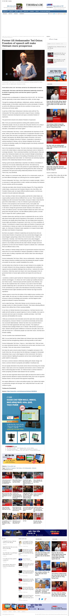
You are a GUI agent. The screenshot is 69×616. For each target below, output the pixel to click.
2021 (6, 36)
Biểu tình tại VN (11, 6)
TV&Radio (32, 11)
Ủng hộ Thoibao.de (26, 558)
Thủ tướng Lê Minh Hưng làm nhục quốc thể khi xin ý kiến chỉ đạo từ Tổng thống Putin (56, 125)
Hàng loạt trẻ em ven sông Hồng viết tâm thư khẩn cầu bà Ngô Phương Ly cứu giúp (26, 581)
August (8, 36)
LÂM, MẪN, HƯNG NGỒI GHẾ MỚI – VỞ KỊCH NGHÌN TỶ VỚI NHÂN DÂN (42, 591)
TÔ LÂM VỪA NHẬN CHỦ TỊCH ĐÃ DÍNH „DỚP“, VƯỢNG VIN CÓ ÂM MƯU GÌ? (42, 555)
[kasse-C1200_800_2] (23, 452)
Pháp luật (26, 11)
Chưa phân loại (15, 36)
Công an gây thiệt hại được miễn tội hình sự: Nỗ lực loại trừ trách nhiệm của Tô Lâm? (26, 597)
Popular (53, 43)
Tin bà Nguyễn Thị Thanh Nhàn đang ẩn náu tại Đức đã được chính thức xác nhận (26, 543)
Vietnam (34, 468)
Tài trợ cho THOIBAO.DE (45, 11)
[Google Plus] (46, 599)
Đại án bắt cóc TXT (58, 6)
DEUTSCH (10, 13)
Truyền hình (39, 539)
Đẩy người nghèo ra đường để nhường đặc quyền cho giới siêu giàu (28, 565)
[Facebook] (40, 599)
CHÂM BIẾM (49, 84)
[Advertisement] (34, 25)
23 (11, 36)
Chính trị (11, 11)
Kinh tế (16, 11)
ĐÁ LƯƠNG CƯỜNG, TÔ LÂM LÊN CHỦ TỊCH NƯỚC (42, 574)
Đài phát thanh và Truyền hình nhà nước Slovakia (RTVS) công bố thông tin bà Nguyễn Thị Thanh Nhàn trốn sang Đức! (26, 552)
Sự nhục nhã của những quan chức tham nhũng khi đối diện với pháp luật (56, 147)
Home (3, 36)
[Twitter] (43, 599)
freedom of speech (11, 468)
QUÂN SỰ (23, 611)
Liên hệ (37, 11)
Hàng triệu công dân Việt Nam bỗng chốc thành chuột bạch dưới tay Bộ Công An (56, 168)
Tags (62, 43)
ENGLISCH (5, 13)
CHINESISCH (21, 13)
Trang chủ (5, 11)
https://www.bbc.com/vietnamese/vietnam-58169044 (22, 391)
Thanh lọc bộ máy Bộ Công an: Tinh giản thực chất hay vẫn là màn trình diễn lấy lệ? (26, 572)
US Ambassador (26, 468)
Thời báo (6, 614)
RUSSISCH (16, 13)
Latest (49, 43)
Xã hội (21, 11)
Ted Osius (19, 468)
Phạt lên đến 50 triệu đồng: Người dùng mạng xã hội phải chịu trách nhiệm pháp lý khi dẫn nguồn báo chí (56, 103)
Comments (58, 43)
